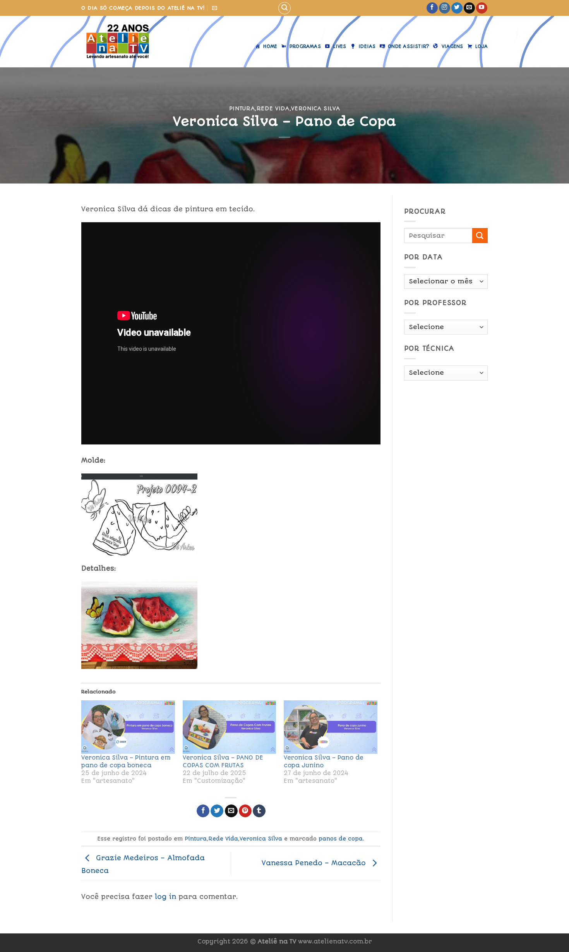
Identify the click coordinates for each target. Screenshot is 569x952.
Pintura (242, 108)
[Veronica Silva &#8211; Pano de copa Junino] (330, 727)
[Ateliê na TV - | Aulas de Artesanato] (123, 41)
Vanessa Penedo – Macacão (315, 863)
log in (165, 897)
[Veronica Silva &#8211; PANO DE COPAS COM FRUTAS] (229, 727)
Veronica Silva (315, 108)
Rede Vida (273, 108)
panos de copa (341, 838)
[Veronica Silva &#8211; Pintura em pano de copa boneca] (128, 727)
